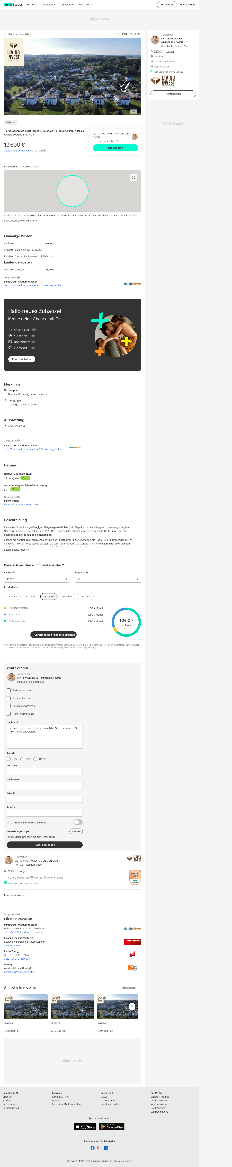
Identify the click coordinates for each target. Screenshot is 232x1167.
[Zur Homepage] (14, 5)
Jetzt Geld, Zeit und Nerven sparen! (23, 932)
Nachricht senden (45, 844)
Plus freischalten (21, 359)
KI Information (112, 1104)
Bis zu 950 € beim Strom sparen (21, 504)
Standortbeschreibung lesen (19, 220)
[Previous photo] (14, 76)
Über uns (7, 1096)
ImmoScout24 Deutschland (67, 1104)
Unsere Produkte (160, 1096)
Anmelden (189, 4)
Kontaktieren (115, 147)
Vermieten (65, 4)
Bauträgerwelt (158, 1107)
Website (37, 877)
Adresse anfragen (30, 166)
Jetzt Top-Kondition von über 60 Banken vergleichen (33, 285)
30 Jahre (67, 596)
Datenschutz (108, 1100)
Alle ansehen (129, 987)
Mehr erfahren (55, 877)
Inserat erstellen (159, 1100)
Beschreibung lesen (14, 549)
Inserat (169, 4)
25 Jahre (48, 596)
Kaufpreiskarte (159, 1104)
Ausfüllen (76, 831)
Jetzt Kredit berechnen (17, 150)
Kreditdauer (11, 587)
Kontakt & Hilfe (60, 1096)
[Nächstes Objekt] (132, 1006)
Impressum (9, 1104)
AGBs (104, 1096)
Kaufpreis (9, 572)
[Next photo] (130, 76)
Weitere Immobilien (18, 877)
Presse (55, 1100)
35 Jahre (85, 596)
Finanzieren (83, 4)
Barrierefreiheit (11, 1107)
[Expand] (133, 177)
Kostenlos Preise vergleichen (19, 971)
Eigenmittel (81, 572)
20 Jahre (30, 596)
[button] (72, 76)
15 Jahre (12, 596)
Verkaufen (47, 4)
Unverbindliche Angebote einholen (54, 634)
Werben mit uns (159, 1111)
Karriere (7, 1100)
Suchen (31, 4)
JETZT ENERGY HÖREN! (17, 958)
